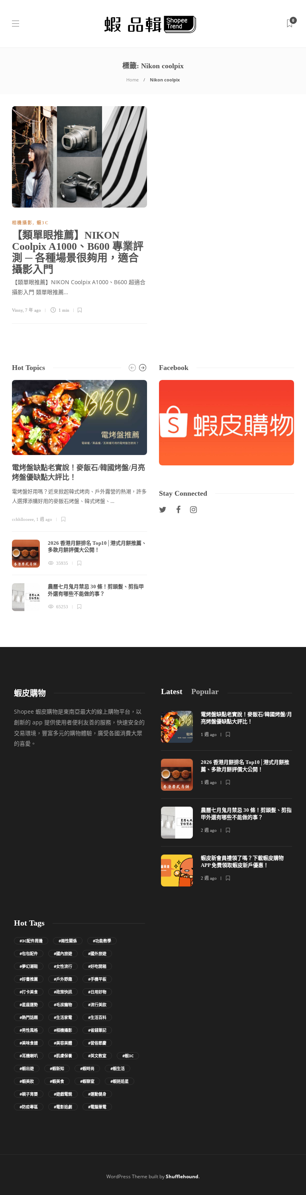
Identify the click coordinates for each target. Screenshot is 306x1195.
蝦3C (43, 222)
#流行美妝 (97, 1004)
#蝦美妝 (27, 1081)
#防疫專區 (29, 1107)
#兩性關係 (68, 941)
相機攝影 (22, 222)
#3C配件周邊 (31, 941)
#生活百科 (97, 1017)
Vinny (17, 310)
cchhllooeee (23, 519)
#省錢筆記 (97, 1030)
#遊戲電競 (63, 1094)
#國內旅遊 (63, 953)
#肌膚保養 (63, 1055)
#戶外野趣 (63, 979)
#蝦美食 (57, 1081)
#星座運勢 (29, 1004)
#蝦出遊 (27, 1068)
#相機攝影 (63, 1030)
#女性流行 (63, 966)
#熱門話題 (29, 1017)
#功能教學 (102, 941)
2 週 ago (209, 830)
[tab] (171, 691)
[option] (79, 495)
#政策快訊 (63, 992)
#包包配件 (29, 953)
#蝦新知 (57, 1068)
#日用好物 (97, 992)
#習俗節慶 (97, 1043)
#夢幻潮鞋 (29, 966)
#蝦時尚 (87, 1068)
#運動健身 (97, 1094)
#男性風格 (29, 1030)
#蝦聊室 (87, 1081)
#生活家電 (63, 1017)
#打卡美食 (29, 992)
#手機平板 (97, 979)
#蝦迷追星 (119, 1081)
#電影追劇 (63, 1107)
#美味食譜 (29, 1043)
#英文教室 (97, 1055)
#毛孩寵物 (63, 1004)
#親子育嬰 (29, 1094)
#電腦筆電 (97, 1107)
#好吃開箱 (97, 966)
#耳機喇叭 (29, 1055)
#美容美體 (63, 1043)
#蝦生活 (117, 1068)
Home (132, 80)
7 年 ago (33, 310)
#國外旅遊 (97, 953)
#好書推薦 (29, 979)
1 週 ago (44, 519)
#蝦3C (127, 1055)
